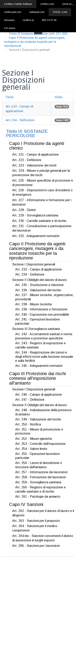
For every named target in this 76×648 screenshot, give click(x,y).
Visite (58, 97)
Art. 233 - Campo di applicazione (19, 108)
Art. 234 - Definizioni (20, 120)
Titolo (10, 97)
